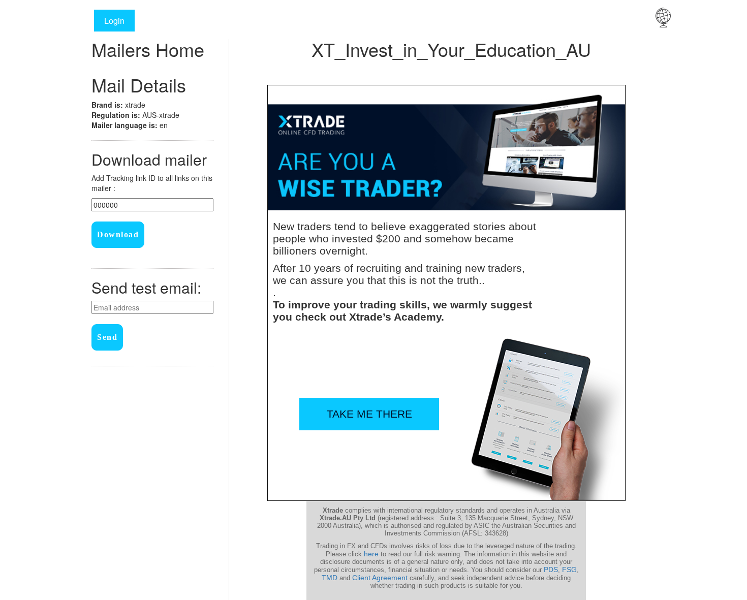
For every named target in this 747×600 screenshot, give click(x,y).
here (371, 554)
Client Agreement (380, 578)
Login (114, 20)
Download (118, 234)
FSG (569, 569)
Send (107, 337)
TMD (329, 578)
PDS (551, 569)
